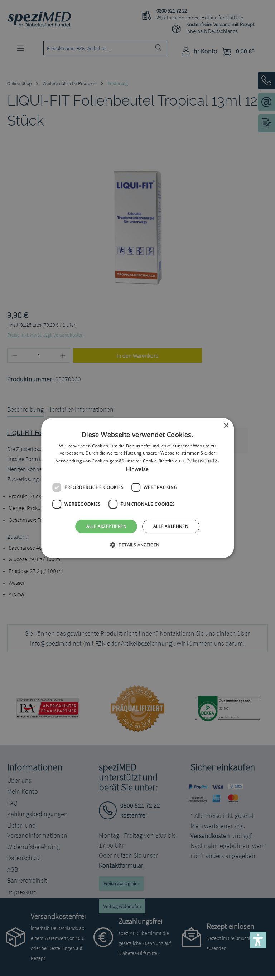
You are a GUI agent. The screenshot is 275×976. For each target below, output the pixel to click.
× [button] (225, 425)
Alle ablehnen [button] (170, 526)
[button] (137, 544)
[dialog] (137, 488)
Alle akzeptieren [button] (106, 526)
